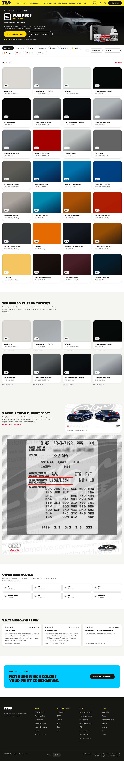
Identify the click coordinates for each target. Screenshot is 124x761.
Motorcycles (39, 720)
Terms (104, 716)
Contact (82, 742)
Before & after (84, 734)
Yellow (76, 48)
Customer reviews (75, 3)
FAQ (85, 3)
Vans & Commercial (41, 727)
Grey (43, 48)
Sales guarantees (85, 738)
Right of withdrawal (108, 720)
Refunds (104, 727)
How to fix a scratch (86, 723)
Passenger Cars (40, 716)
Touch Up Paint (21, 3)
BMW (59, 716)
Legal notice (105, 712)
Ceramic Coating (35, 3)
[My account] (100, 3)
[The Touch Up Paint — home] (6, 3)
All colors (8, 48)
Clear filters (118, 62)
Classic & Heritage (40, 723)
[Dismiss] (28, 755)
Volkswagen (61, 712)
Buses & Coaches (40, 734)
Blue (65, 48)
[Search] (87, 50)
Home (5, 11)
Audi (21, 11)
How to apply (62, 3)
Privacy (104, 731)
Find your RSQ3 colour (15, 34)
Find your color (115, 3)
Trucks (37, 731)
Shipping (104, 723)
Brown (31, 53)
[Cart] (105, 3)
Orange (9, 53)
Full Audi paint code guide (11, 424)
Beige (43, 53)
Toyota (59, 720)
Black (54, 48)
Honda (59, 723)
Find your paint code (49, 3)
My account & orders (86, 712)
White (21, 48)
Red (20, 53)
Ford (58, 727)
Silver (32, 48)
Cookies (104, 734)
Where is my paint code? (40, 34)
